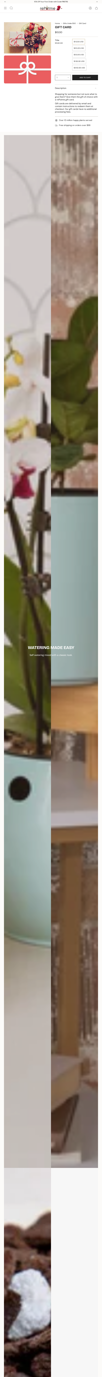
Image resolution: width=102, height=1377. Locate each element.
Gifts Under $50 (69, 23)
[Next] (97, 2)
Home (57, 23)
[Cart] (96, 8)
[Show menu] (5, 8)
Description (60, 88)
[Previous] (5, 2)
